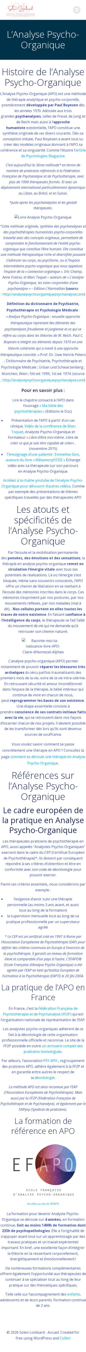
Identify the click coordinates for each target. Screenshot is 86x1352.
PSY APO (50, 1060)
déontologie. (45, 1077)
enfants (73, 1294)
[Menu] (76, 10)
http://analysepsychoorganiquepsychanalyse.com (43, 294)
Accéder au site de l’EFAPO (43, 1203)
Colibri (65, 1338)
